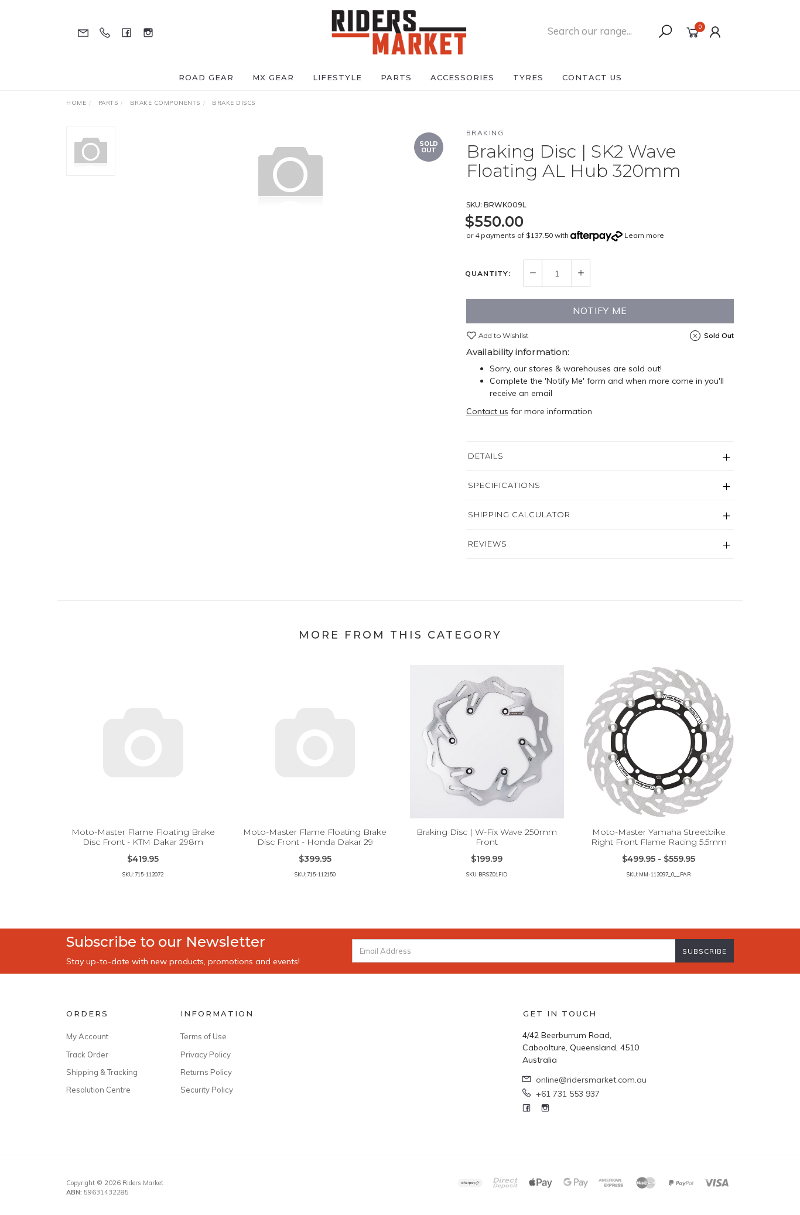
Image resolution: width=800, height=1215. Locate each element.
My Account (87, 1036)
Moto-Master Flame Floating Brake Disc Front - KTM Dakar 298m (143, 837)
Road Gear (206, 77)
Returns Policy (206, 1072)
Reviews (487, 543)
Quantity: (488, 273)
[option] (291, 173)
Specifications (504, 485)
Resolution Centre (98, 1089)
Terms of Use (203, 1036)
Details (486, 455)
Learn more (644, 235)
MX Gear (273, 77)
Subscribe (704, 951)
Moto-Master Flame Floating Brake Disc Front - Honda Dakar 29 (315, 837)
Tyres (528, 77)
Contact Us (592, 77)
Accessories (462, 77)
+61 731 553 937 (568, 1093)
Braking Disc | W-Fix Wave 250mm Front (486, 837)
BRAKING (485, 132)
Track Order (87, 1054)
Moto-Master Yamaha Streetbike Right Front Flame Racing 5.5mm (659, 837)
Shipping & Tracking (102, 1072)
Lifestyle (337, 77)
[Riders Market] (399, 31)
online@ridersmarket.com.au (591, 1079)
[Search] (665, 31)
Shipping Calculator (519, 514)
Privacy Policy (205, 1054)
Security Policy (206, 1089)
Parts (396, 77)
